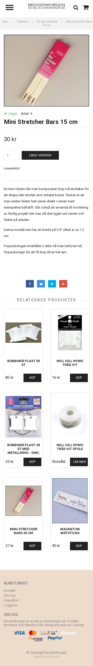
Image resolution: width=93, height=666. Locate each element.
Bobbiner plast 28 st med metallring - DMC (23, 449)
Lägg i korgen (40, 155)
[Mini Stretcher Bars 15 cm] (46, 70)
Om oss (10, 595)
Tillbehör (24, 21)
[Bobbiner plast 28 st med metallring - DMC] (23, 416)
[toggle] (12, 8)
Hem (7, 21)
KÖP (32, 378)
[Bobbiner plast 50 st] (23, 332)
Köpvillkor (11, 600)
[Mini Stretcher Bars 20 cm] (23, 500)
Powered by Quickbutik (46, 656)
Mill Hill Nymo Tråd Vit (70, 363)
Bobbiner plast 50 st (23, 363)
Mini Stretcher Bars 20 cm (23, 531)
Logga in (10, 605)
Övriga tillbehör (49, 21)
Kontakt (10, 590)
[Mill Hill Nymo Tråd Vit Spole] (70, 416)
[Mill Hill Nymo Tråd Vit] (70, 332)
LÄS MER (79, 462)
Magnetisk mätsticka (70, 531)
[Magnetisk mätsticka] (70, 500)
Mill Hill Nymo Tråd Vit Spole (70, 447)
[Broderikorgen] (46, 6)
